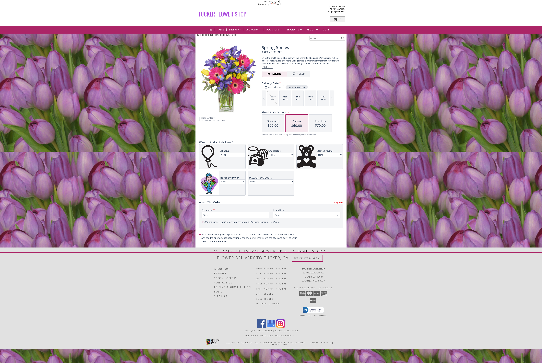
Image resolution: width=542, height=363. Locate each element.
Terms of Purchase (319, 342)
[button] (337, 19)
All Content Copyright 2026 (243, 342)
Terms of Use (280, 344)
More (326, 29)
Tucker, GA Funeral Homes (258, 330)
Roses (220, 29)
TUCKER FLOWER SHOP (222, 14)
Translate (279, 4)
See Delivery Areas (307, 258)
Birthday (235, 29)
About (311, 29)
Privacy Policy (297, 342)
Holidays (293, 29)
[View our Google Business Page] (271, 327)
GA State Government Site (283, 335)
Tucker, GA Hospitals (287, 330)
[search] (342, 38)
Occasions (273, 29)
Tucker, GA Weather (255, 335)
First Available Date (296, 87)
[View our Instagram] (280, 327)
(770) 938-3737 (338, 11)
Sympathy (252, 29)
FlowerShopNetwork (273, 342)
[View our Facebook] (261, 327)
